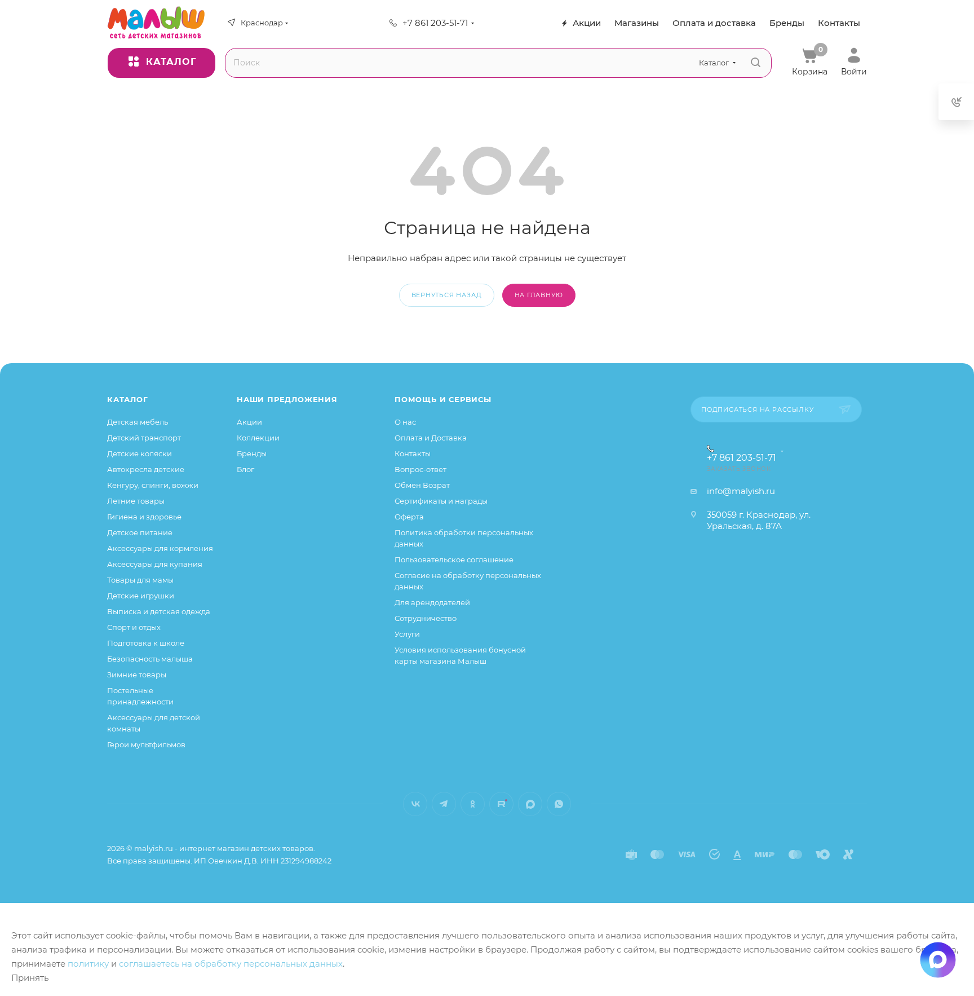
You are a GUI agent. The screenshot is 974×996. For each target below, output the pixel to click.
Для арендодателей (432, 602)
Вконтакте (415, 804)
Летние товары (136, 500)
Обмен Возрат (422, 485)
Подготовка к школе (145, 642)
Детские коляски (139, 453)
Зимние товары (136, 674)
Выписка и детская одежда (158, 611)
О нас (405, 421)
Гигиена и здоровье (144, 516)
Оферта (409, 516)
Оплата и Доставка (431, 437)
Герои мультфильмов (146, 744)
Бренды (252, 453)
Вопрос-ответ (420, 469)
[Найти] (756, 63)
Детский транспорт (144, 437)
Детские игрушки (140, 595)
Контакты (413, 453)
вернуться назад (446, 295)
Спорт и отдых (134, 627)
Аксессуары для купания (154, 563)
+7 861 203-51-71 (435, 22)
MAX (530, 804)
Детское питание (139, 532)
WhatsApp (559, 804)
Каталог (127, 399)
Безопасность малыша (150, 658)
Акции (249, 421)
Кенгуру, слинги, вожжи (152, 485)
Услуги (407, 633)
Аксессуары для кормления (160, 548)
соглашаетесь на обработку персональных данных (231, 963)
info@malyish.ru (741, 491)
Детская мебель (137, 421)
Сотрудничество (426, 618)
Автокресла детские (145, 469)
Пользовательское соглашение (454, 559)
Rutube (501, 804)
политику (88, 963)
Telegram (444, 804)
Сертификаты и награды (441, 500)
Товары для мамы (140, 579)
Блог (245, 469)
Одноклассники (473, 804)
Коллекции (258, 437)
